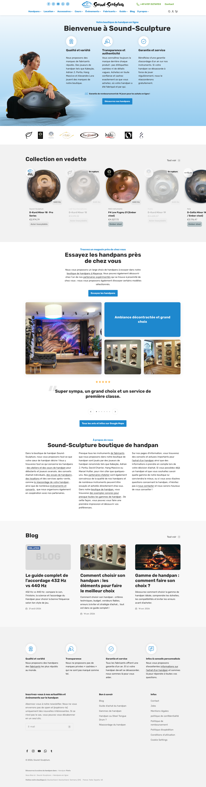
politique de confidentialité (165, 716)
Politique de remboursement (159, 723)
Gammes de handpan (110, 711)
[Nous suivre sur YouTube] (58, 4)
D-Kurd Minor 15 (78, 212)
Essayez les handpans (103, 293)
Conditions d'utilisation (163, 734)
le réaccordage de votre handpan (51, 482)
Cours (78, 11)
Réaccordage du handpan (112, 724)
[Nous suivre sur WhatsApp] (63, 4)
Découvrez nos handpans (117, 101)
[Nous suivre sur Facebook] (49, 4)
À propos (142, 11)
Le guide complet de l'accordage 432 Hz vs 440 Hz (47, 580)
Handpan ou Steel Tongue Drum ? (112, 718)
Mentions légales (160, 711)
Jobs (153, 705)
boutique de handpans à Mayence (84, 273)
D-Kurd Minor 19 (157, 212)
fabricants (35, 666)
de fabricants (117, 453)
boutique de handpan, (102, 489)
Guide (122, 11)
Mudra (150, 209)
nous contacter (146, 486)
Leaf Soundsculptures (78, 209)
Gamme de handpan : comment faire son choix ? (157, 580)
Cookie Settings (159, 739)
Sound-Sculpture (36, 209)
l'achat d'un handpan (143, 460)
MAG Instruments (115, 209)
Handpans (34, 11)
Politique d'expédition (162, 729)
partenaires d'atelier (99, 475)
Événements (92, 11)
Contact (169, 4)
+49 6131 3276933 (150, 4)
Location (48, 11)
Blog (132, 11)
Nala (189, 209)
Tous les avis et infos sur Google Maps (103, 423)
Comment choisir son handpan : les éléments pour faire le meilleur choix (102, 583)
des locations (33, 478)
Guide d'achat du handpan (112, 705)
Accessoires (64, 11)
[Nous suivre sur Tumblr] (68, 4)
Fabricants (109, 11)
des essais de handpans (59, 475)
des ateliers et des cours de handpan (46, 467)
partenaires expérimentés (97, 277)
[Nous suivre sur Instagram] (53, 4)
